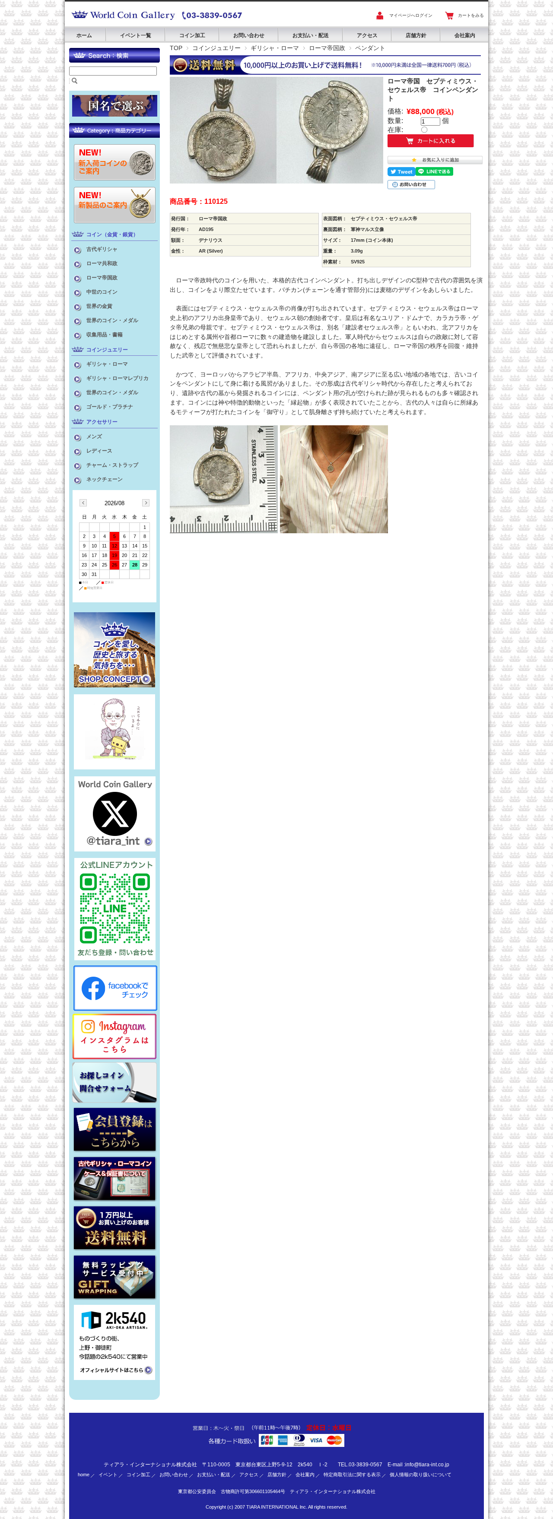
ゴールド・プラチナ (109, 407)
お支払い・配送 (310, 35)
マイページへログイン (410, 15)
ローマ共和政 (102, 263)
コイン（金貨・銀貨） (112, 234)
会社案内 (464, 35)
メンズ (94, 437)
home (83, 1474)
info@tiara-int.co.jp (427, 1465)
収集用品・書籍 (104, 335)
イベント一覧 (135, 35)
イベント (108, 1474)
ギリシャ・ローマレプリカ (117, 378)
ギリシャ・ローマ (275, 47)
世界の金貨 (99, 306)
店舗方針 (416, 35)
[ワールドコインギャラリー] (123, 20)
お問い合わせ (248, 35)
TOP (176, 47)
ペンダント (370, 47)
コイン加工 (192, 35)
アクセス (367, 35)
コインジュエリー (216, 47)
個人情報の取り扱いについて (420, 1474)
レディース (99, 451)
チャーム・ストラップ (112, 465)
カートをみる (471, 15)
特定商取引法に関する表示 (352, 1474)
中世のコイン (102, 292)
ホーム (84, 35)
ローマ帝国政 (327, 47)
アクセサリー (102, 422)
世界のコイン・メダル (112, 320)
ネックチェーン (104, 479)
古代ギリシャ (102, 249)
